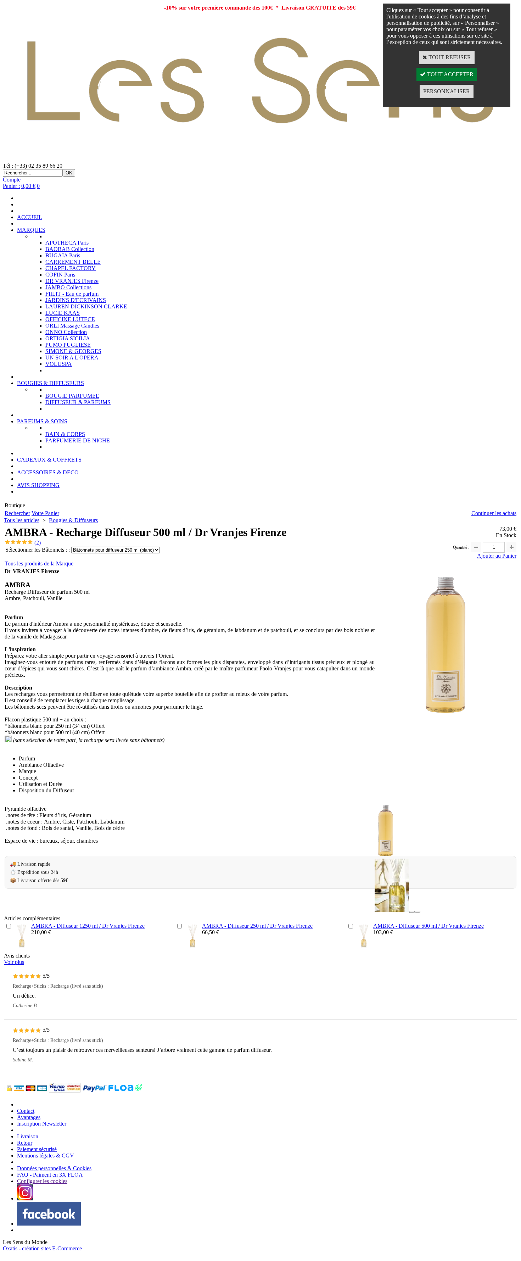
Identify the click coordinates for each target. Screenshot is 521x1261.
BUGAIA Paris (62, 255)
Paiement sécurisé (37, 1149)
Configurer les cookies (42, 1181)
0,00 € (28, 186)
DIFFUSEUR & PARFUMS (78, 402)
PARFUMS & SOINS (42, 421)
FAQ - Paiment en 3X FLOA (50, 1175)
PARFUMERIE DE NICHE (77, 440)
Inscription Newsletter (41, 1124)
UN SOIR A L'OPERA (72, 358)
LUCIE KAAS (62, 313)
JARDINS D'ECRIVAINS (75, 300)
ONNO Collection (66, 332)
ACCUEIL (29, 217)
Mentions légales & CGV (45, 1156)
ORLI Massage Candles (72, 326)
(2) (37, 543)
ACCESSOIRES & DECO (48, 472)
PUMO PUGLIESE (68, 345)
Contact (25, 1111)
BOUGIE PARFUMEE (72, 396)
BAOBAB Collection (69, 249)
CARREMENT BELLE (73, 262)
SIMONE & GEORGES (73, 351)
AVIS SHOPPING (38, 485)
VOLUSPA (58, 364)
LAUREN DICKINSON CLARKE (86, 306)
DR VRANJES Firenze (72, 281)
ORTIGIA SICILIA (67, 338)
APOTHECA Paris (67, 243)
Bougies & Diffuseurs (73, 520)
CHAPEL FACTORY (70, 268)
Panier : (11, 186)
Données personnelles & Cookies (54, 1168)
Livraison (27, 1136)
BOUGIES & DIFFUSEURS (50, 383)
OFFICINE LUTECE (70, 319)
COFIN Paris (60, 275)
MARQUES (31, 230)
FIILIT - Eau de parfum (72, 294)
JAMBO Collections (68, 287)
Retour (24, 1143)
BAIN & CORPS (65, 434)
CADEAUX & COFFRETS (49, 460)
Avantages (28, 1117)
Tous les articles (21, 520)
